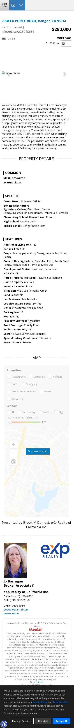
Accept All (62, 721)
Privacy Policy (40, 702)
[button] (4, 724)
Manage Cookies (21, 721)
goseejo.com (12, 613)
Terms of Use (36, 682)
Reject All (43, 721)
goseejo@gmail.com (16, 609)
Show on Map (39, 451)
